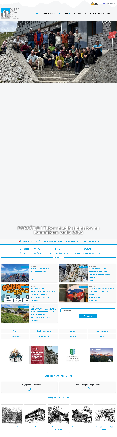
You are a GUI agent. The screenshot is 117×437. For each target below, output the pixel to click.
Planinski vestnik (75, 241)
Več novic (88, 316)
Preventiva (73, 336)
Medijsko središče (97, 13)
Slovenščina (109, 4)
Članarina (26, 241)
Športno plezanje (102, 331)
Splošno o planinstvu (44, 331)
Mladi (15, 331)
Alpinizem (73, 331)
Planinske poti (53, 241)
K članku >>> (34, 280)
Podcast (94, 241)
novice (58, 257)
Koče (38, 241)
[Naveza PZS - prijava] (95, 3)
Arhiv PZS (110, 13)
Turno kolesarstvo (15, 336)
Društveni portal (80, 13)
